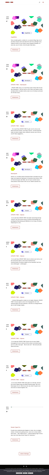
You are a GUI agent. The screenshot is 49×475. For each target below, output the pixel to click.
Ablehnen (25, 473)
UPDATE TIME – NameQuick (18, 84)
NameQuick (14, 173)
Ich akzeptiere (19, 473)
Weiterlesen (15, 49)
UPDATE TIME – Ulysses (17, 126)
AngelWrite (14, 37)
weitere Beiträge (24, 453)
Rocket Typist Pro (15, 427)
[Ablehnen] (47, 472)
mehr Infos (31, 473)
